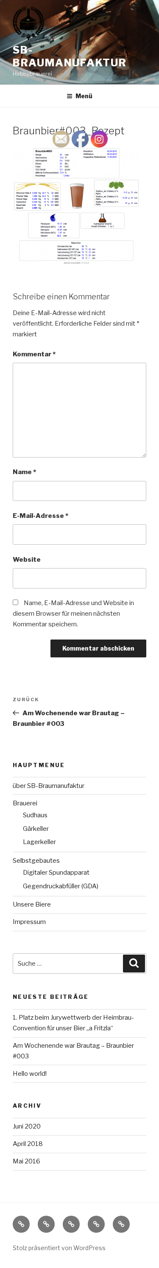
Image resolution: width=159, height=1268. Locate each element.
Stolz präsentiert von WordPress (59, 1247)
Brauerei (25, 803)
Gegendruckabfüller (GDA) (60, 886)
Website (27, 559)
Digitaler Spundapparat (56, 872)
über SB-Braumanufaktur (48, 786)
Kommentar (34, 354)
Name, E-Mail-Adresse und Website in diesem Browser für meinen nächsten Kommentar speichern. (73, 613)
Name (24, 472)
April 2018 (28, 1144)
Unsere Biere (32, 904)
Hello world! (30, 1074)
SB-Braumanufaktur (70, 56)
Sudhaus (35, 815)
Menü (83, 96)
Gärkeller (36, 829)
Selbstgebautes (36, 860)
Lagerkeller (39, 842)
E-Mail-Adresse (40, 516)
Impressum (29, 922)
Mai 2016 (26, 1161)
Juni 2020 (27, 1126)
